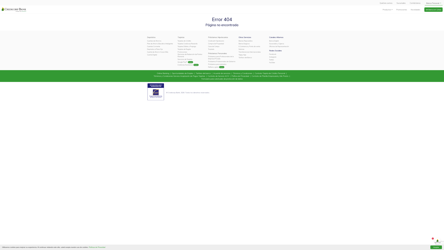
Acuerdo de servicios (222, 73)
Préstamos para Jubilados (217, 64)
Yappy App (242, 55)
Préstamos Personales (217, 53)
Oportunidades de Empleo (183, 73)
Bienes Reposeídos (246, 41)
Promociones (401, 9)
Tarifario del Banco (245, 57)
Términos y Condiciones (243, 73)
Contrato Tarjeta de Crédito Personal (270, 73)
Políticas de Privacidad (97, 247)
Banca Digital (274, 41)
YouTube (272, 62)
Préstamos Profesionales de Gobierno (221, 61)
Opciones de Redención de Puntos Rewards (190, 55)
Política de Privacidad (240, 76)
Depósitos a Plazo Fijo (155, 49)
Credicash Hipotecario (216, 41)
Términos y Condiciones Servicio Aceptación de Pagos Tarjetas (180, 76)
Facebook (272, 54)
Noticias (241, 49)
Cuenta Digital (152, 55)
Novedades (415, 9)
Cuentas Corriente (153, 46)
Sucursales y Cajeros (276, 44)
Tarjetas (181, 37)
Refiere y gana (213, 67)
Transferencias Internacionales (250, 52)
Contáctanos (415, 3)
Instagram (272, 57)
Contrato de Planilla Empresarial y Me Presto (270, 76)
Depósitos (151, 37)
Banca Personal (433, 3)
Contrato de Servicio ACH (218, 76)
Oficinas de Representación (279, 46)
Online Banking (163, 73)
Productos (387, 9)
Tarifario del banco (203, 73)
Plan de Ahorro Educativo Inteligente (160, 44)
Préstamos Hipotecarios (218, 37)
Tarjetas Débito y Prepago (187, 46)
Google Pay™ (182, 62)
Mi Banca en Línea (433, 9)
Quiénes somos (386, 3)
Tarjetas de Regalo (184, 49)
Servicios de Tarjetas (185, 59)
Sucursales (401, 3)
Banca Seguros (244, 44)
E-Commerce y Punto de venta (249, 46)
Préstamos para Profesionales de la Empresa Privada (221, 58)
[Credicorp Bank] (14, 9)
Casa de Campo (213, 46)
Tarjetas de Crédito (184, 41)
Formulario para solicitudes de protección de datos (222, 79)
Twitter (271, 60)
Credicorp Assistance (185, 65)
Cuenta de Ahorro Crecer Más (157, 52)
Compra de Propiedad (216, 44)
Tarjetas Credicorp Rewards (187, 44)
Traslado (211, 49)
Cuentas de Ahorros (154, 41)
